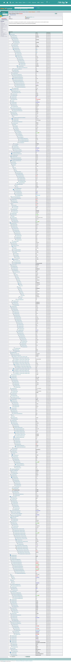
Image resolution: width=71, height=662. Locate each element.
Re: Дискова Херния (15, 519)
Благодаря (14, 124)
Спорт (2, 30)
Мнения (2, 27)
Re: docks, (16, 274)
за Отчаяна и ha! (16, 259)
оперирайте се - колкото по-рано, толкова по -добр (20, 356)
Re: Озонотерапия (15, 206)
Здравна (17, 13)
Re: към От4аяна (14, 163)
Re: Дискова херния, (20, 542)
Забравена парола (4, 19)
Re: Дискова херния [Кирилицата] (22, 67)
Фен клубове (3, 33)
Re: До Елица (15, 448)
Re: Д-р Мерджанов (18, 131)
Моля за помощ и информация (16, 512)
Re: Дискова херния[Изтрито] (16, 152)
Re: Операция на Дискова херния (19, 430)
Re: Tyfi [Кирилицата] (18, 188)
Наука (2, 28)
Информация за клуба (13, 14)
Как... (13, 116)
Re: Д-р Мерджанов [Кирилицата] (23, 138)
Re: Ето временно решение (17, 249)
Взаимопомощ (3, 23)
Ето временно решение (15, 245)
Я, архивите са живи (4, 36)
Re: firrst (13, 416)
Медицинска (21, 13)
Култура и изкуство (4, 26)
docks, (15, 273)
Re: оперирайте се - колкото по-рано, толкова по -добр (21, 359)
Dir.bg (2, 22)
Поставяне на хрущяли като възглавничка (19, 117)
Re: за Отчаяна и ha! (17, 260)
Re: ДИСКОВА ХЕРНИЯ (19, 173)
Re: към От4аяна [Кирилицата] (16, 198)
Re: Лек (13, 577)
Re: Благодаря (16, 145)
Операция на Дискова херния (18, 427)
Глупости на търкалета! (16, 148)
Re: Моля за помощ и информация (17, 513)
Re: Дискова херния (14, 35)
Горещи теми (3, 24)
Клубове (10, 13)
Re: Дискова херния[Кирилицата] (15, 584)
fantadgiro (13, 216)
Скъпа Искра (16, 127)
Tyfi (13, 166)
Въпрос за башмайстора (14, 470)
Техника (2, 31)
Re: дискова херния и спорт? (16, 91)
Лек (11, 574)
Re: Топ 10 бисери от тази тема (16, 398)
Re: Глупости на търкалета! (17, 149)
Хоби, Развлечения (4, 34)
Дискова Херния (14, 517)
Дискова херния (12, 34)
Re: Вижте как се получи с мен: (16, 355)
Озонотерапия (14, 205)
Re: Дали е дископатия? (15, 516)
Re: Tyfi (15, 167)
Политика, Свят (3, 29)
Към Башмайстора (15, 270)
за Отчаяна (15, 252)
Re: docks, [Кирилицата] (20, 299)
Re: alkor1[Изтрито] (15, 455)
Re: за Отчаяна (16, 253)
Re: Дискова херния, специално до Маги (19, 530)
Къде (12, 203)
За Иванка (15, 248)
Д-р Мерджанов (16, 128)
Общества (2, 35)
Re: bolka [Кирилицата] (18, 191)
